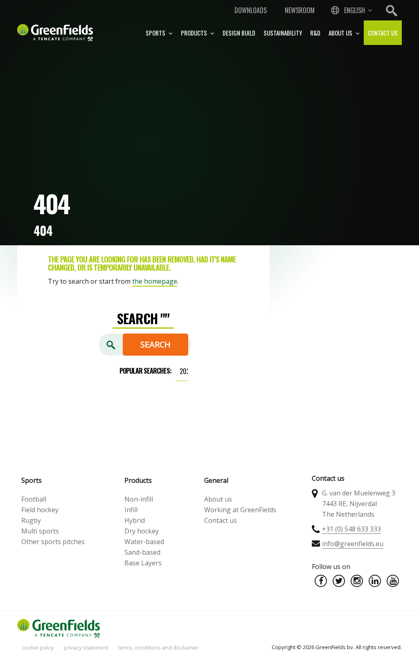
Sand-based (142, 552)
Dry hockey (141, 531)
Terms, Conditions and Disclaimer (158, 647)
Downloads (250, 10)
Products (194, 32)
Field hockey (40, 509)
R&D (315, 32)
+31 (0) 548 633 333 (351, 528)
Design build (239, 32)
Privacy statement (86, 647)
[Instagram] (357, 581)
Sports (156, 32)
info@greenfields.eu (352, 543)
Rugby (31, 520)
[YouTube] (393, 581)
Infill (130, 509)
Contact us (383, 32)
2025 (186, 371)
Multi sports (40, 531)
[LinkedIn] (375, 581)
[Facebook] (321, 581)
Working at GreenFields (240, 509)
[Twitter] (339, 581)
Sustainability (283, 32)
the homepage (154, 281)
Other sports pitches (53, 541)
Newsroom (300, 10)
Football (33, 499)
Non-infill (138, 499)
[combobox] (350, 10)
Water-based (144, 541)
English (354, 10)
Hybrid (134, 520)
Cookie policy (38, 647)
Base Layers (143, 562)
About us (341, 32)
